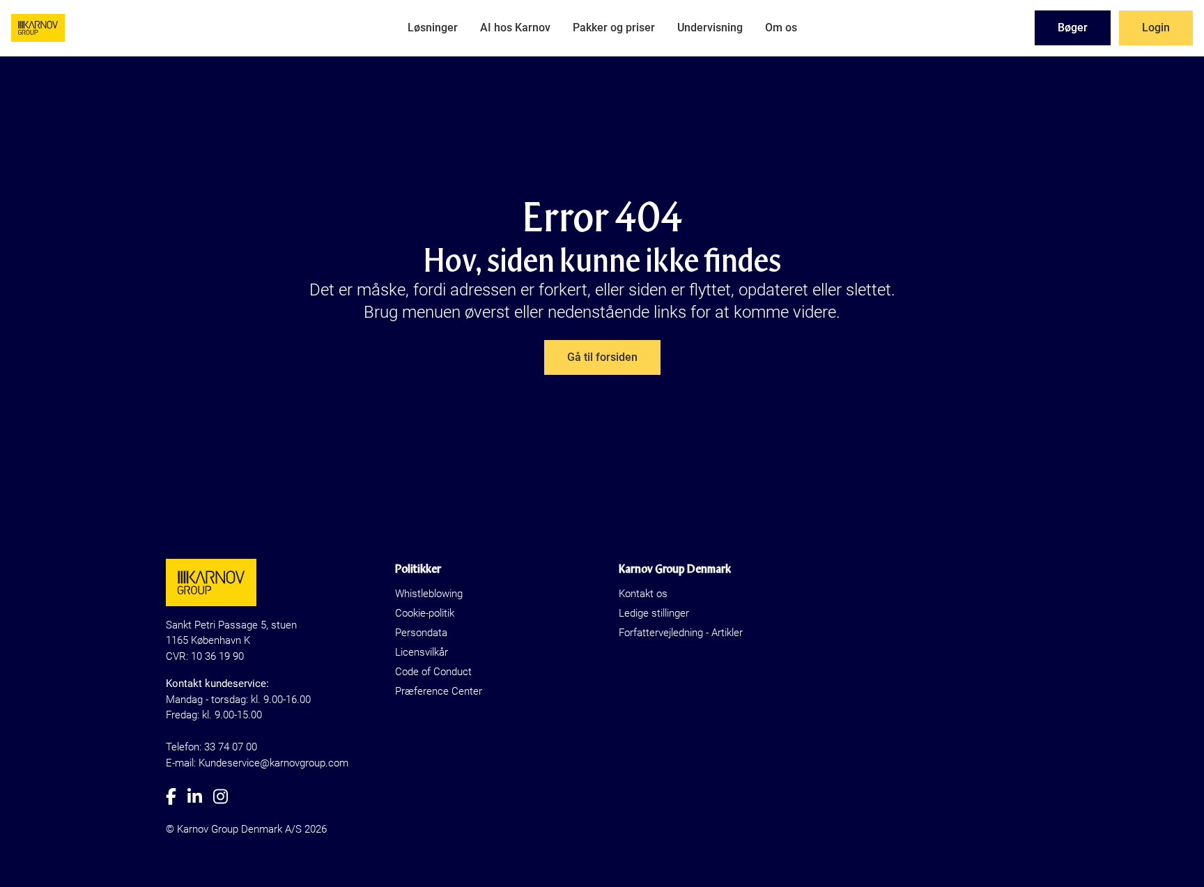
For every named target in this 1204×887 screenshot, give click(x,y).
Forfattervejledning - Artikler (681, 632)
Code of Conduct (433, 671)
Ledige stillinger (654, 613)
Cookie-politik (424, 613)
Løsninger (433, 27)
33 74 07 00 (230, 747)
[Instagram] (226, 796)
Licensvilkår (421, 652)
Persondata (421, 632)
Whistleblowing (429, 593)
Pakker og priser (614, 27)
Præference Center (438, 691)
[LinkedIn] (200, 796)
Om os (781, 27)
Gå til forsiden (602, 357)
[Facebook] (176, 796)
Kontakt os (643, 593)
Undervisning (710, 27)
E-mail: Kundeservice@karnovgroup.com (257, 763)
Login (1156, 27)
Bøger (1073, 27)
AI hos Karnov (515, 27)
